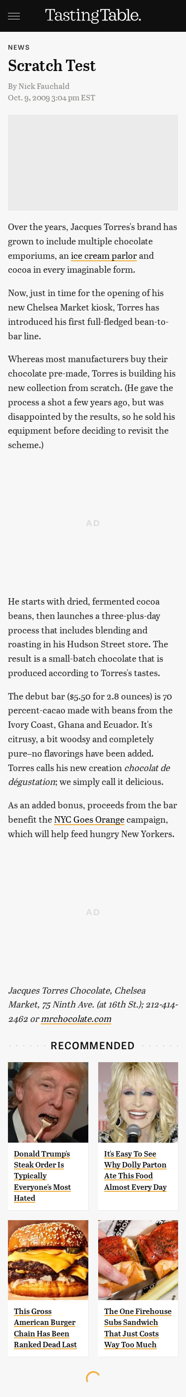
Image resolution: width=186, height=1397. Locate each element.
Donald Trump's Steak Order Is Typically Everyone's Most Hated (42, 1176)
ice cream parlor (104, 255)
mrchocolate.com (76, 1018)
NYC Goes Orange (89, 819)
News (19, 47)
